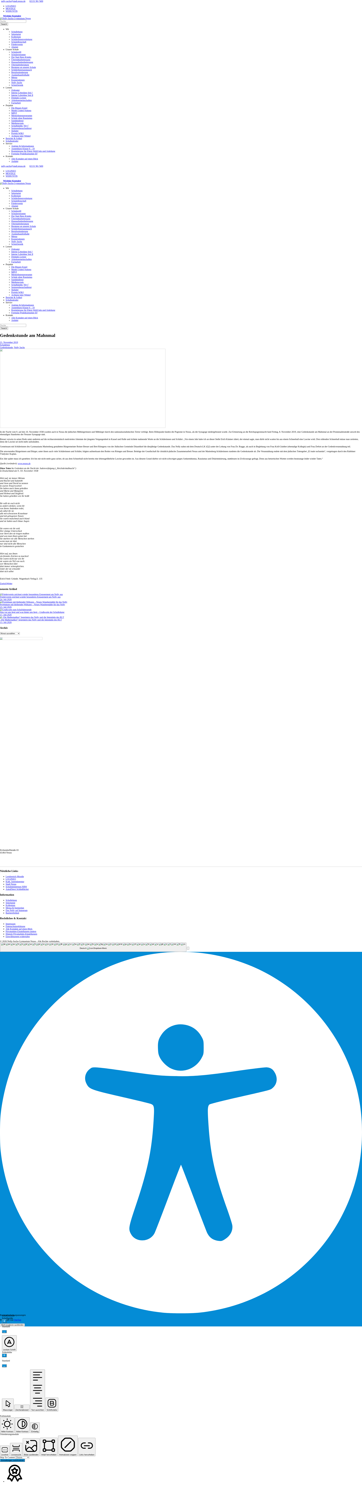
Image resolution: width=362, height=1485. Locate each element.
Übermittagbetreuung (20, 59)
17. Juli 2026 (6, 615)
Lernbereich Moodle (15, 876)
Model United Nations (21, 110)
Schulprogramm (18, 54)
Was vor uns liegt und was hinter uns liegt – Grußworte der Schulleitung (32, 612)
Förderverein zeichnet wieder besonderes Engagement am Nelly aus (30, 597)
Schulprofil (16, 52)
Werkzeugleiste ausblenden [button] (12, 1325)
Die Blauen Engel (19, 108)
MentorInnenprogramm (21, 115)
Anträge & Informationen (22, 146)
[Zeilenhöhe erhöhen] (4, 1355)
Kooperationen (18, 80)
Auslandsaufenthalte (20, 75)
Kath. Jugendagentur (15, 881)
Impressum (10, 924)
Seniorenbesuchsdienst (21, 128)
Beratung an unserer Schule (23, 67)
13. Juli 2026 (6, 622)
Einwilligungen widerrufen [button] (18, 936)
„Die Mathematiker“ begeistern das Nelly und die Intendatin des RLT (31, 620)
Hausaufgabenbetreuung (22, 62)
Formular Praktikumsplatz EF (24, 153)
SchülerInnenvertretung (21, 39)
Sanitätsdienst (17, 120)
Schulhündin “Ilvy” (20, 126)
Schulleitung (16, 31)
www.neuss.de (24, 463)
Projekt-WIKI (17, 133)
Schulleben (5, 345)
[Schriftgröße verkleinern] (4, 1331)
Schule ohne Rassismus (21, 118)
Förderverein (17, 44)
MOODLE (11, 8)
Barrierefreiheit (12, 913)
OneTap (17, 1320)
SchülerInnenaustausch (21, 70)
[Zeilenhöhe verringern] (4, 1365)
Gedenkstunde (6, 347)
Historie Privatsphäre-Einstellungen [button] (21, 934)
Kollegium (16, 37)
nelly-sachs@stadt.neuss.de (13, 1)
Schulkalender (12, 141)
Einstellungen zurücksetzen (12, 1460)
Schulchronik (17, 85)
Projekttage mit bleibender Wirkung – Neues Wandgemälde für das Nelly (32, 604)
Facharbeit (16, 103)
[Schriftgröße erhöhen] (4, 1321)
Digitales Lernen (18, 98)
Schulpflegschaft (18, 42)
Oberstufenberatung (20, 65)
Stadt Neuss (11, 884)
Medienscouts (17, 123)
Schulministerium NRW (16, 886)
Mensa (14, 77)
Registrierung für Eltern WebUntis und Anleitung (33, 151)
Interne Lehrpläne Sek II (22, 95)
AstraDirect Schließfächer (17, 889)
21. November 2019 (9, 342)
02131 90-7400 (36, 1)
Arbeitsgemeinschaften (21, 100)
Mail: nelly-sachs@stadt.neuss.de (14, 863)
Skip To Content (7, 1457)
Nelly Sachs (16, 82)
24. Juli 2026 (6, 599)
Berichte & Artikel (14, 138)
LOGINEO (11, 6)
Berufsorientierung (19, 72)
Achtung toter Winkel (21, 136)
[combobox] (93, 947)
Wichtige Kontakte (12, 16)
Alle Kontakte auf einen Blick (24, 159)
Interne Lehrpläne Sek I (21, 92)
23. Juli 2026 (6, 607)
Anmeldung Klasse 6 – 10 (23, 148)
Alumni (14, 47)
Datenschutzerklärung (15, 926)
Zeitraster (15, 90)
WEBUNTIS (12, 11)
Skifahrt (14, 131)
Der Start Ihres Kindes (21, 57)
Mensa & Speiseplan (15, 908)
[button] (188, 948)
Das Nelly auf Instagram (16, 910)
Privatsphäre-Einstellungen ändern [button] (21, 931)
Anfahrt (14, 161)
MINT (14, 113)
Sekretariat (16, 34)
